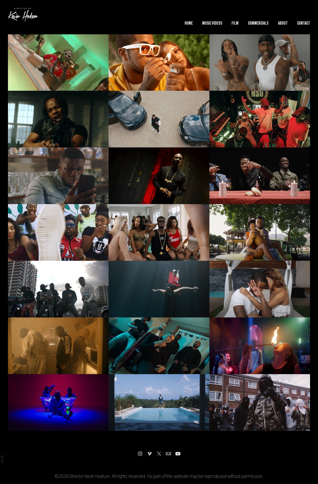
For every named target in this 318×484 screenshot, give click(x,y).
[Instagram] (140, 454)
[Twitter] (159, 454)
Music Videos (212, 23)
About (283, 23)
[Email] (168, 454)
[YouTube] (178, 454)
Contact (303, 23)
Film (235, 23)
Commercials (258, 23)
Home (189, 23)
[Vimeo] (150, 454)
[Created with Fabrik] (2, 459)
